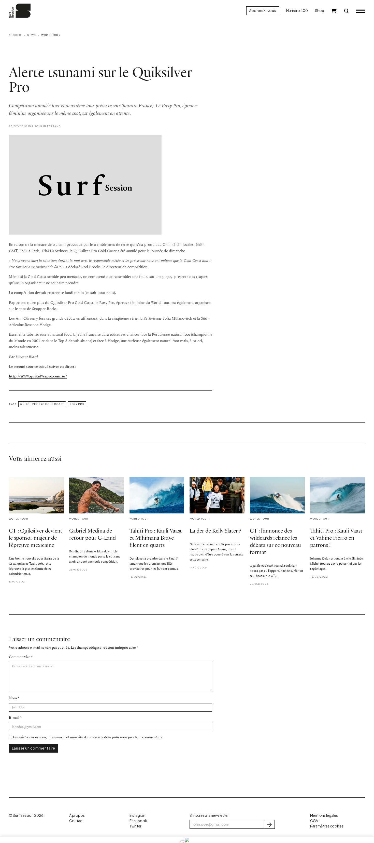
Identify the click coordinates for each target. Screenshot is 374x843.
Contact (76, 821)
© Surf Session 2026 (26, 815)
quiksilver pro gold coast (42, 403)
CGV (314, 821)
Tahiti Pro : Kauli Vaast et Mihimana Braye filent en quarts (156, 538)
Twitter (135, 826)
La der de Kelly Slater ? (215, 531)
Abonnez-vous (262, 10)
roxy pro (77, 403)
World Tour (50, 34)
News (31, 34)
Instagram (138, 815)
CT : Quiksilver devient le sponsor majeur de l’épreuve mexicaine (35, 538)
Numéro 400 (297, 10)
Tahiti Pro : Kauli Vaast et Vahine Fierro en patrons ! (336, 538)
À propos (77, 815)
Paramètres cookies (326, 826)
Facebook (138, 821)
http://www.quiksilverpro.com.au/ (38, 376)
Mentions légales (324, 815)
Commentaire (19, 657)
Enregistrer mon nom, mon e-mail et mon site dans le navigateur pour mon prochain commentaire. (88, 737)
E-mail (14, 718)
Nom (13, 698)
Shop (319, 10)
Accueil (15, 34)
